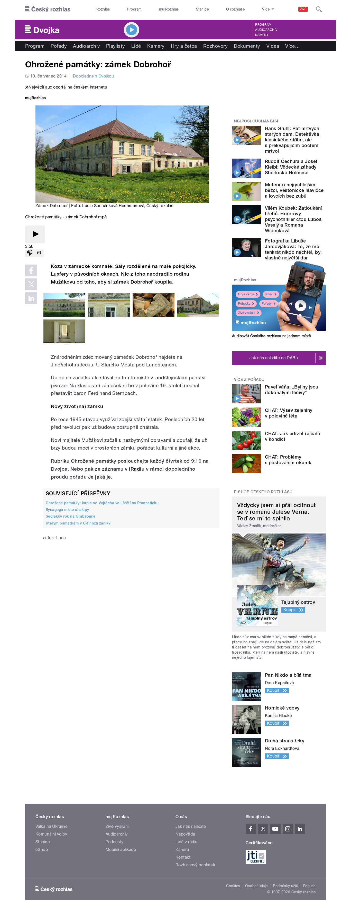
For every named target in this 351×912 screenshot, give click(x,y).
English (309, 886)
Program (134, 9)
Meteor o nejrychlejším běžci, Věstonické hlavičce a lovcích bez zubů (294, 190)
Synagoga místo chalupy (67, 510)
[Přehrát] (35, 234)
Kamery (262, 35)
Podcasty (115, 841)
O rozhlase (235, 9)
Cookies (233, 886)
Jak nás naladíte (191, 826)
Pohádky (244, 303)
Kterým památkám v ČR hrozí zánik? (78, 523)
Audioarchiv (266, 30)
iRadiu (136, 469)
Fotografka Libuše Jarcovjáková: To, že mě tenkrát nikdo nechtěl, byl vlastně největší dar (293, 249)
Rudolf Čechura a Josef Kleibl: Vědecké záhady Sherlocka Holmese (291, 167)
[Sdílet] (39, 253)
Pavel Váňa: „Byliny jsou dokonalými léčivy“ (291, 389)
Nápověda (185, 834)
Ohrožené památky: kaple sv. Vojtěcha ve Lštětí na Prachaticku (102, 503)
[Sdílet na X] (31, 284)
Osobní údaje (256, 886)
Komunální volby (51, 834)
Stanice (202, 9)
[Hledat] (319, 9)
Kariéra (182, 849)
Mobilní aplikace (121, 849)
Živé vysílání (246, 313)
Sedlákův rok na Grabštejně (70, 516)
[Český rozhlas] (47, 9)
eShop (41, 849)
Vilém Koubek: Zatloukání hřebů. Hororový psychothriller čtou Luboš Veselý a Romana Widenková (293, 219)
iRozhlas (103, 9)
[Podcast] (29, 253)
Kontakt (183, 857)
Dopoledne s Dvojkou (93, 76)
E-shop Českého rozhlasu (263, 492)
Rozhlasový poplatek (195, 864)
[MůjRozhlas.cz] (35, 98)
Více (292, 46)
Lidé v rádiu (187, 841)
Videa (272, 46)
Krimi (269, 294)
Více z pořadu (249, 379)
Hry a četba (184, 46)
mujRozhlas (169, 9)
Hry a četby (246, 294)
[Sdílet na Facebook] (31, 270)
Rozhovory (215, 46)
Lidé (136, 46)
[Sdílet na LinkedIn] (31, 298)
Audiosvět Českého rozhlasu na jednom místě (271, 336)
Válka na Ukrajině (51, 826)
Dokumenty (247, 46)
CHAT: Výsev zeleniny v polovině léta (288, 413)
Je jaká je (99, 477)
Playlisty (115, 46)
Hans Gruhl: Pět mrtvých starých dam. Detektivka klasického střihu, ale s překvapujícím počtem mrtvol (292, 140)
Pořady (59, 46)
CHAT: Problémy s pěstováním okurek (288, 459)
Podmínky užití (285, 886)
